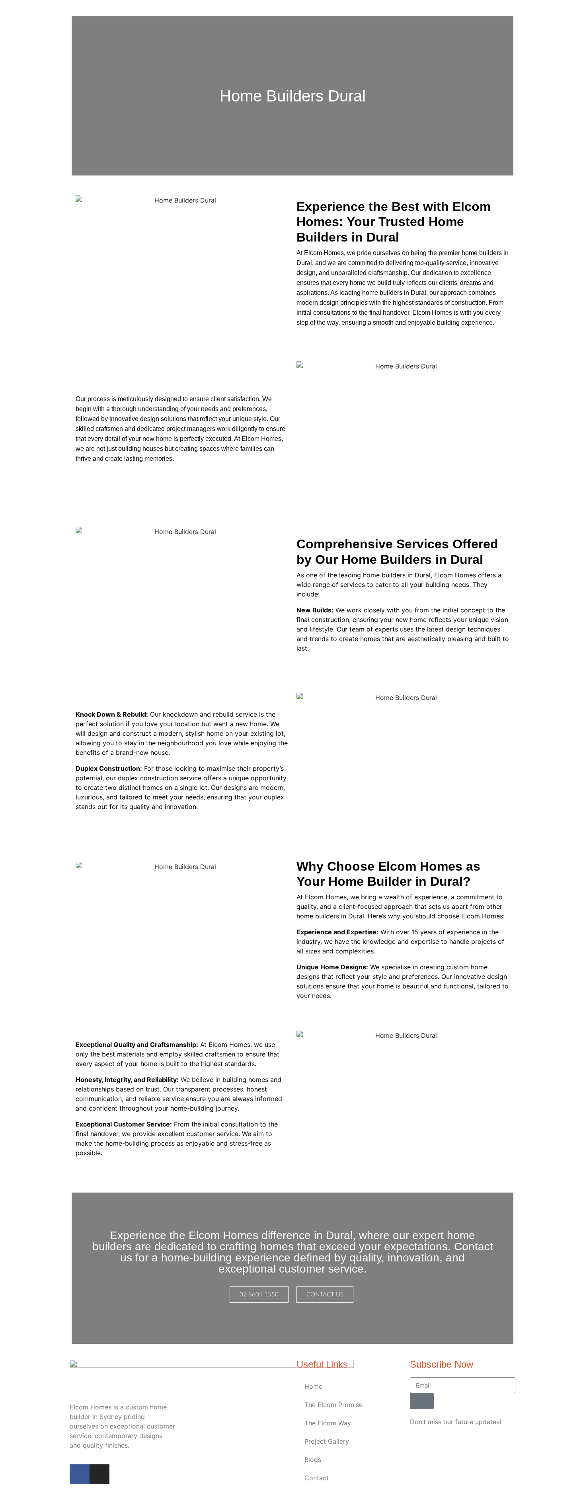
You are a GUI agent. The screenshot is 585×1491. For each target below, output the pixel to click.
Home (313, 1386)
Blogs (312, 1460)
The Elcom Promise (333, 1405)
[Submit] (422, 1401)
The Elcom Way (327, 1423)
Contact (316, 1478)
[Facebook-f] (80, 1474)
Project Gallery (326, 1441)
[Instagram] (99, 1474)
